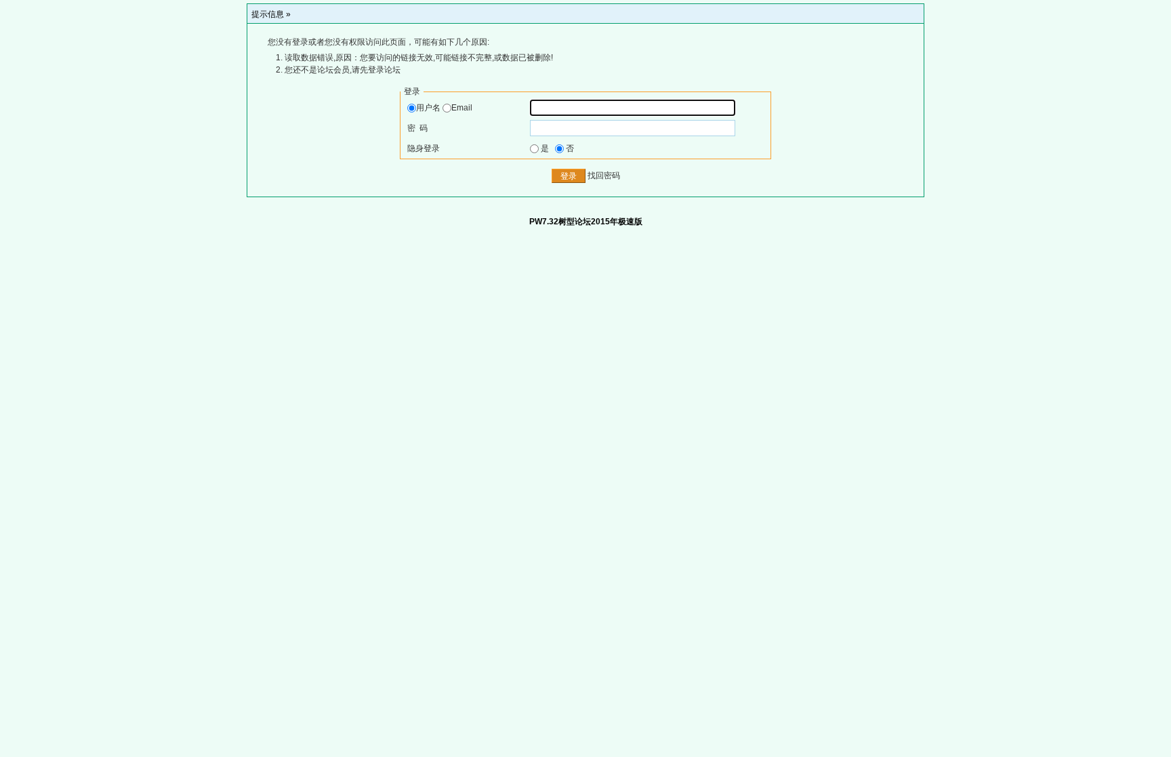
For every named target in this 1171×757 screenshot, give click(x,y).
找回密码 (604, 176)
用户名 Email (444, 107)
